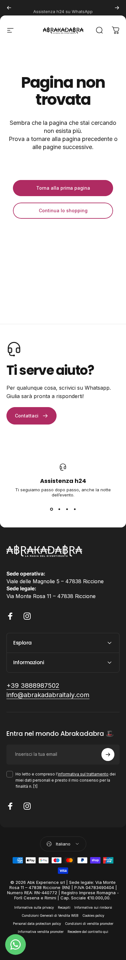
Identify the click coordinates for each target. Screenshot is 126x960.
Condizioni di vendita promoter (89, 924)
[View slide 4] (75, 509)
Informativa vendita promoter (41, 932)
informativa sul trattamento (83, 774)
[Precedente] (9, 7)
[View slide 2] (59, 509)
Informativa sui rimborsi (93, 907)
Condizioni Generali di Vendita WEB (50, 916)
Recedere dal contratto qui (88, 932)
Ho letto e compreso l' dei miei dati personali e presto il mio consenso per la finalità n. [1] (66, 780)
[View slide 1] (51, 509)
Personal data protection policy (37, 924)
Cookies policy (93, 916)
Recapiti (64, 907)
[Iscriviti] (107, 754)
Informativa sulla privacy (34, 907)
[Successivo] (117, 7)
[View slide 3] (67, 509)
